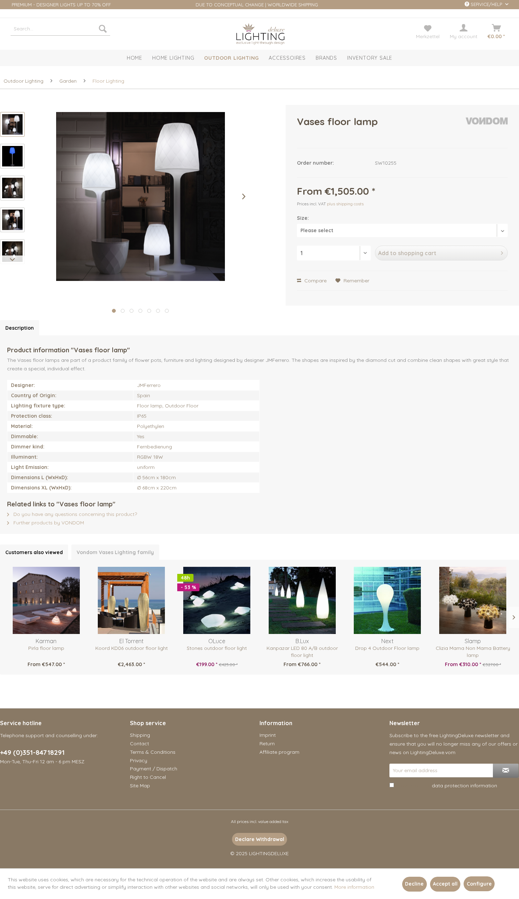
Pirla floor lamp (46, 648)
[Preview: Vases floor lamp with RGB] (12, 156)
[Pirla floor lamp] (46, 600)
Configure (479, 884)
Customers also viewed (34, 552)
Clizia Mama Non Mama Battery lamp (473, 651)
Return (267, 743)
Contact (139, 743)
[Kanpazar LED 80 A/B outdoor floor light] (302, 600)
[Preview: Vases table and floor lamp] (12, 124)
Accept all (445, 884)
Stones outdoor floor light (217, 648)
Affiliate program (279, 752)
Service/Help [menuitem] (486, 4)
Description (19, 328)
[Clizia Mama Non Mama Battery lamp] (473, 600)
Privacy (138, 760)
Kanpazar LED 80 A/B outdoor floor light (302, 651)
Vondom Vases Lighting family (115, 552)
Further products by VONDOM (48, 522)
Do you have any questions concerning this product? (74, 514)
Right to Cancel (148, 777)
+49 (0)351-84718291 (32, 752)
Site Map (140, 785)
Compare (315, 280)
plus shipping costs (345, 203)
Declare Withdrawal (259, 839)
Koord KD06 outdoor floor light (131, 648)
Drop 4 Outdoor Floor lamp (387, 648)
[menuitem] (60, 29)
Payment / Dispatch (153, 768)
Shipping (140, 735)
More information (354, 887)
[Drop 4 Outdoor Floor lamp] (387, 600)
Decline (414, 884)
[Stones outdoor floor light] (217, 600)
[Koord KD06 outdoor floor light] (132, 600)
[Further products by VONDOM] (487, 128)
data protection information (464, 785)
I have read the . (446, 785)
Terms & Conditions (152, 752)
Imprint (268, 735)
